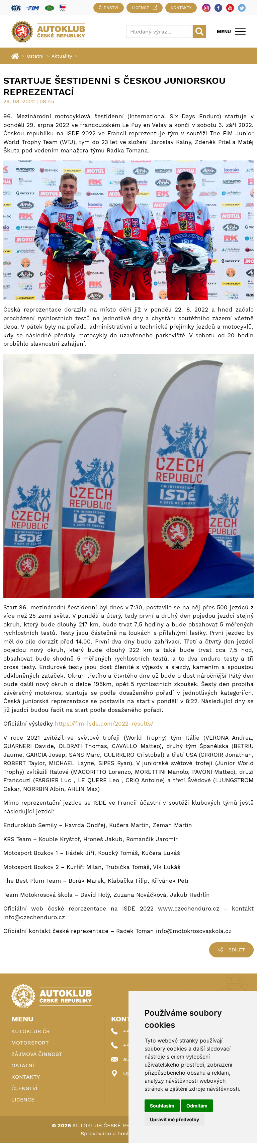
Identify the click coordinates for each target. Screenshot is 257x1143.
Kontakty (181, 7)
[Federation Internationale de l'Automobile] (16, 7)
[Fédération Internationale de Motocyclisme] (32, 7)
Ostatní (35, 56)
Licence (140, 7)
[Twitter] (242, 8)
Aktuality (62, 56)
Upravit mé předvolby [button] (174, 1119)
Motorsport (30, 1042)
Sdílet (237, 949)
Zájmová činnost (36, 1054)
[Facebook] (218, 8)
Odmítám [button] (196, 1105)
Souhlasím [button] (162, 1105)
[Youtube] (230, 8)
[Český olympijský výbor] (63, 7)
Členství (108, 7)
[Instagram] (206, 8)
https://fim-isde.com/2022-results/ (104, 723)
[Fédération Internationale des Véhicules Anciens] (49, 7)
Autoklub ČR (30, 1031)
